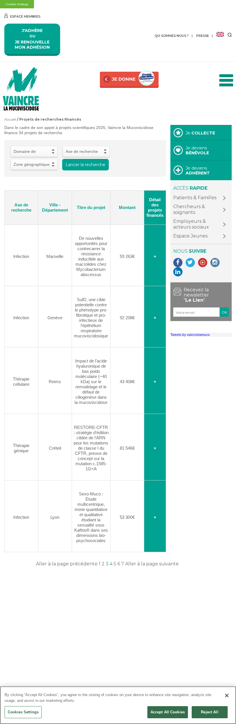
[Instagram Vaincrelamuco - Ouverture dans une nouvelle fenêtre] (215, 262)
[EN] (220, 35)
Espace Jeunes (190, 236)
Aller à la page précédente (67, 564)
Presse (202, 36)
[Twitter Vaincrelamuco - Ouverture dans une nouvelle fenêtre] (190, 262)
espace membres (24, 16)
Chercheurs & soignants (189, 209)
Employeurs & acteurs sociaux (191, 224)
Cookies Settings (17, 4)
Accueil (10, 119)
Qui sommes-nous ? (172, 36)
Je (200, 133)
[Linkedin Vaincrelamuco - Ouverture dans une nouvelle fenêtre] (177, 271)
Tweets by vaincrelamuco (190, 335)
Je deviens (197, 150)
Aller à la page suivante (152, 564)
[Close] (226, 695)
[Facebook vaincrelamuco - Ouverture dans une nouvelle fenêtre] (177, 262)
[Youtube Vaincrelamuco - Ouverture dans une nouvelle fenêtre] (202, 262)
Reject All (209, 712)
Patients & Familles (194, 197)
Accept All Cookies (168, 712)
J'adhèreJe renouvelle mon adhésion (32, 39)
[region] (118, 705)
